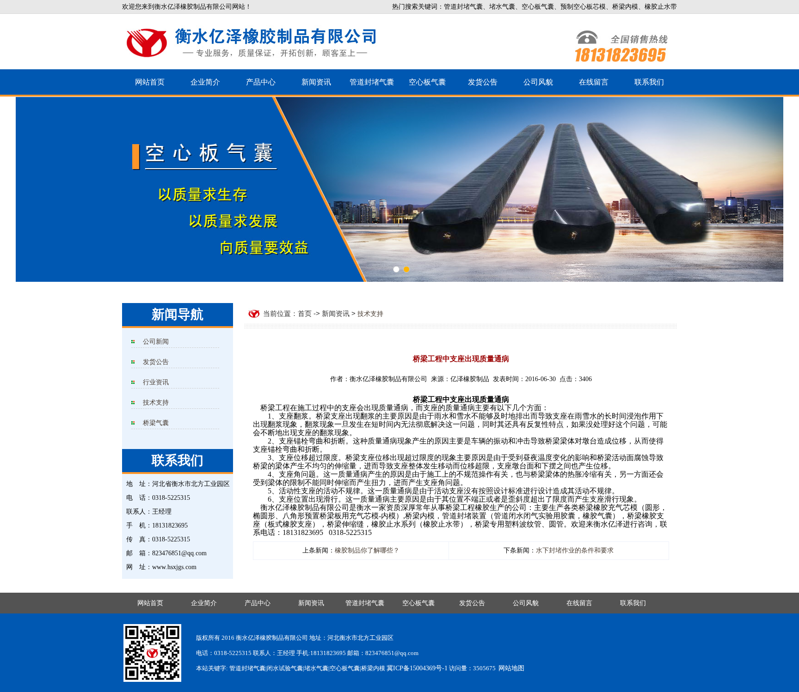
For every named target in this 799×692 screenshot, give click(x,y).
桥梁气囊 (156, 422)
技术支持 (156, 402)
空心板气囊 (427, 82)
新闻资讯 (316, 82)
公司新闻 (156, 341)
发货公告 (483, 82)
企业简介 (205, 82)
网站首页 (150, 82)
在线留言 (593, 82)
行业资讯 (156, 382)
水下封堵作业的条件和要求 (575, 550)
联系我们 (649, 82)
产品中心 (261, 82)
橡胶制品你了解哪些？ (367, 550)
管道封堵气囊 (372, 82)
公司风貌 (538, 82)
